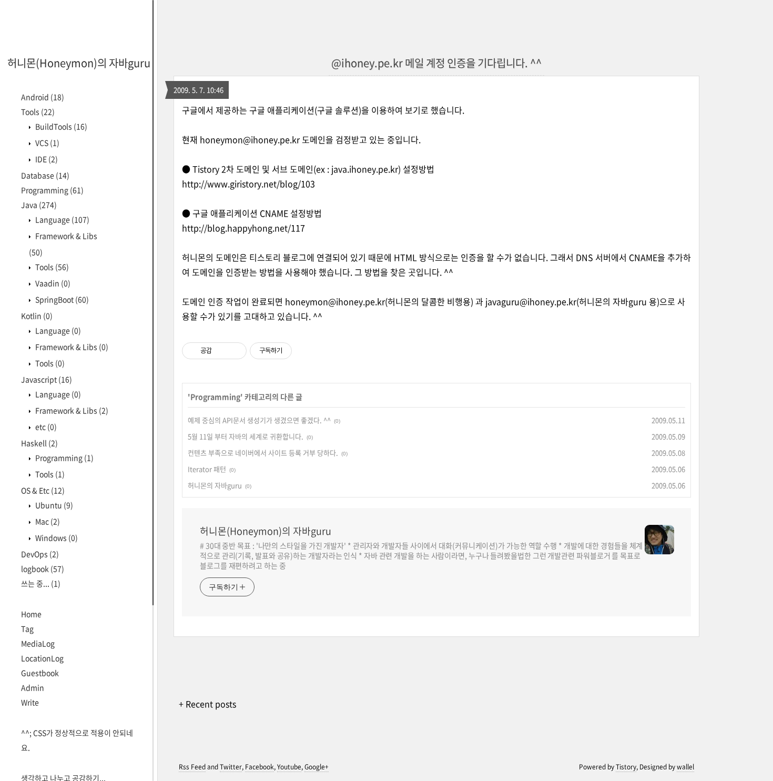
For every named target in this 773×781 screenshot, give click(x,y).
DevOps (40, 554)
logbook (42, 568)
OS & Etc (43, 490)
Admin (32, 687)
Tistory (626, 767)
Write (30, 702)
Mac (47, 521)
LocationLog (42, 658)
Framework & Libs (71, 346)
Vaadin (52, 283)
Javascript (46, 379)
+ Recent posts (207, 703)
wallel (685, 767)
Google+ (316, 767)
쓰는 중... (40, 583)
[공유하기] (221, 351)
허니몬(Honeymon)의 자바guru (78, 62)
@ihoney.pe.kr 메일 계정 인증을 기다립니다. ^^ (436, 62)
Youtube (289, 767)
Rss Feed (192, 767)
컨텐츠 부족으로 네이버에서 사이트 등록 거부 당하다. (263, 453)
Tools (38, 111)
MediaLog (38, 643)
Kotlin (37, 315)
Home (31, 613)
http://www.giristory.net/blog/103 (248, 183)
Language (61, 219)
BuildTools (60, 126)
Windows (56, 537)
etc (45, 426)
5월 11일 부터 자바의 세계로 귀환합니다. (245, 436)
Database (45, 175)
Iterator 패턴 (207, 469)
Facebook (259, 767)
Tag (27, 628)
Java (39, 204)
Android (42, 97)
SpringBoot (61, 299)
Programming (52, 190)
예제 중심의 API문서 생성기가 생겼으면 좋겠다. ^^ (259, 420)
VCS (46, 142)
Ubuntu (53, 505)
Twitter (231, 767)
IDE (46, 159)
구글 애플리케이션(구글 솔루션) (305, 110)
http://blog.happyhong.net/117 (243, 227)
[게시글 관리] (234, 351)
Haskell (39, 443)
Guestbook (40, 672)
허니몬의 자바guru (215, 485)
